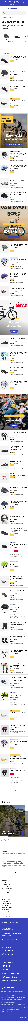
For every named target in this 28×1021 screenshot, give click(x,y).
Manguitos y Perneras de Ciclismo (10, 895)
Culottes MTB (4, 880)
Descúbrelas (14, 331)
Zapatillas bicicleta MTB (17, 42)
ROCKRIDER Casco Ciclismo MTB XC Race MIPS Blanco (18, 433)
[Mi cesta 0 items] (25, 8)
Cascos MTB (4, 886)
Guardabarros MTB (6, 878)
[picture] (4, 60)
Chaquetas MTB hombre (7, 897)
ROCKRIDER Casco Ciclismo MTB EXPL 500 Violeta (18, 260)
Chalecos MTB (5, 892)
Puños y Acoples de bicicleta (8, 911)
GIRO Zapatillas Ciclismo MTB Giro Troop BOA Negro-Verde (17, 339)
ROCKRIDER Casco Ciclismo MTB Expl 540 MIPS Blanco (18, 651)
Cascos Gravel (5, 909)
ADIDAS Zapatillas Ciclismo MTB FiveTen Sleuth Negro (18, 460)
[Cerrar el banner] (25, 3)
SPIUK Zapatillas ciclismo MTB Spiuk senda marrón (18, 591)
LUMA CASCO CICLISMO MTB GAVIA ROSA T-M (17, 726)
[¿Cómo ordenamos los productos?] (2, 53)
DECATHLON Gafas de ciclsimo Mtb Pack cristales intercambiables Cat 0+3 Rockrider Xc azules (18, 680)
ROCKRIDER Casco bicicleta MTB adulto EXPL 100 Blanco (18, 381)
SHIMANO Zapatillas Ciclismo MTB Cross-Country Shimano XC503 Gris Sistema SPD (17, 180)
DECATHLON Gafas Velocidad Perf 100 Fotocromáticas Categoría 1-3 (17, 578)
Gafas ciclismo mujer (6, 907)
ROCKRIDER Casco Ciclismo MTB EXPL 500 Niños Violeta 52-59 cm (18, 274)
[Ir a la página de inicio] (12, 8)
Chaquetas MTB (5, 901)
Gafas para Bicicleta (6, 876)
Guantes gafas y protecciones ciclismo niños (13, 916)
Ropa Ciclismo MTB (6, 884)
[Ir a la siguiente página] (19, 790)
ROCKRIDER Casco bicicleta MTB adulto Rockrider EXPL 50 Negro (18, 154)
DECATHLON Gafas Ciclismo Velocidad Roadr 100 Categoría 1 (18, 757)
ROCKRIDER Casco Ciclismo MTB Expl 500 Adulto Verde (18, 245)
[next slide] (7, 840)
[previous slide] (3, 840)
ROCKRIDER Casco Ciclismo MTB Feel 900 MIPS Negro (18, 488)
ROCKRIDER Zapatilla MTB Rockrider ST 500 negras (16, 368)
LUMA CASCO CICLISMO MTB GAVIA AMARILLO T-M (17, 694)
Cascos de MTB (7, 41)
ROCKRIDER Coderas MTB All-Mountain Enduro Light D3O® (17, 637)
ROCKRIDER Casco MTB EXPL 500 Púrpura (18, 742)
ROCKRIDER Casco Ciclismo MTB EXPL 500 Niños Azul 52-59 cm (18, 166)
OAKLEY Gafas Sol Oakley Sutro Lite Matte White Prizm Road (18, 474)
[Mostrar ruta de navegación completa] (2, 17)
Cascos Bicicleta (5, 899)
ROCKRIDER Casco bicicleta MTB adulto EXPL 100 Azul (18, 193)
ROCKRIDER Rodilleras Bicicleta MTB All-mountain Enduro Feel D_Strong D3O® (18, 665)
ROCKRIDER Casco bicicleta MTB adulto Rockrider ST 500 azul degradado (18, 354)
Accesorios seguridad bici (8, 882)
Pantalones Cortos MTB (7, 913)
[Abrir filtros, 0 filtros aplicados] (3, 49)
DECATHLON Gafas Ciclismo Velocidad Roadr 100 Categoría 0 (18, 714)
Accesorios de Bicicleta (7, 890)
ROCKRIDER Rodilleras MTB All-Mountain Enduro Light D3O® (18, 623)
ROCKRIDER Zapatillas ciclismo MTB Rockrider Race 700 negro (18, 57)
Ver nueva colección (14, 237)
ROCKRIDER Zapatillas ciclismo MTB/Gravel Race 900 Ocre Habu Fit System (18, 530)
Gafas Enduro (4, 905)
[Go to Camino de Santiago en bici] (22, 833)
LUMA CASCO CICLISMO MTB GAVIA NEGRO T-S (17, 606)
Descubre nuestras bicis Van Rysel (14, 144)
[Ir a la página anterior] (8, 790)
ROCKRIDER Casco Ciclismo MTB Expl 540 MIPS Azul (18, 502)
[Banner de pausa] (23, 3)
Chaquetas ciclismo (6, 888)
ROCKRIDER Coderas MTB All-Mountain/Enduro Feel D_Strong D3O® (18, 516)
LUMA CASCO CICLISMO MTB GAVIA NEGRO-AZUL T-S (17, 771)
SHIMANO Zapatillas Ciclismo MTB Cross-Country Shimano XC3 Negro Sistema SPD (17, 448)
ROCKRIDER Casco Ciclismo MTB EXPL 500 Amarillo (18, 563)
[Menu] (3, 8)
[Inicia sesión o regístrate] (21, 8)
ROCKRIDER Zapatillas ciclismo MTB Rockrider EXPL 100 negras (18, 85)
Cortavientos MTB (6, 903)
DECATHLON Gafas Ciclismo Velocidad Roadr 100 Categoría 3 (18, 102)
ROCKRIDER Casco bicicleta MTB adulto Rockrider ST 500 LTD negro (18, 71)
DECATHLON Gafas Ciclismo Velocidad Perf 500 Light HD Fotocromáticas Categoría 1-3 (18, 288)
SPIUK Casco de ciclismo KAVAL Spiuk (18, 545)
